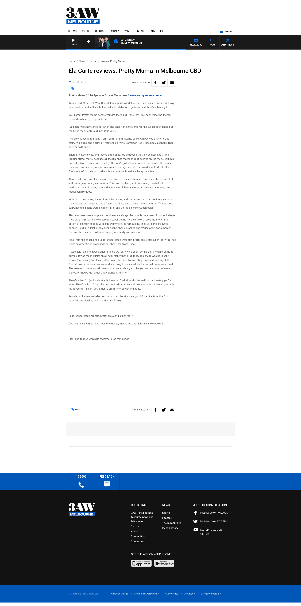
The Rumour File (171, 523)
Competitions (139, 536)
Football (100, 31)
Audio (85, 31)
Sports (166, 512)
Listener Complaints (211, 593)
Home (72, 61)
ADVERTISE (157, 31)
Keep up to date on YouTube (211, 532)
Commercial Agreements (146, 593)
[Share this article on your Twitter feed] (164, 83)
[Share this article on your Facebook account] (155, 83)
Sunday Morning (131, 43)
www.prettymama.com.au (146, 95)
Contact (140, 31)
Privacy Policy (171, 593)
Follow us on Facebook (214, 512)
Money (115, 31)
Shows (72, 31)
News (82, 61)
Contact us (137, 541)
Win (126, 31)
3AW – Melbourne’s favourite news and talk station (142, 517)
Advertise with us (119, 593)
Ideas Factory (170, 528)
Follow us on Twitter (213, 521)
